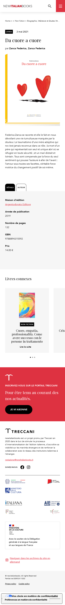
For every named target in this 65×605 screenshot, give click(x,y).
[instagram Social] (29, 467)
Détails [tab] (10, 187)
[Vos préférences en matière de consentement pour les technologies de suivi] (26, 600)
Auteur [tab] (21, 187)
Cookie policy (24, 583)
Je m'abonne (18, 409)
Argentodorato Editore (18, 204)
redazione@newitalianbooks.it (19, 459)
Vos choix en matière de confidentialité (35, 596)
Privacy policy (10, 583)
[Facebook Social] (22, 467)
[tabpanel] (32, 225)
